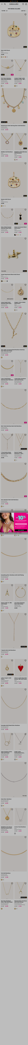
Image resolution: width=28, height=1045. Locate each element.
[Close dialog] (27, 513)
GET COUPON (21, 530)
